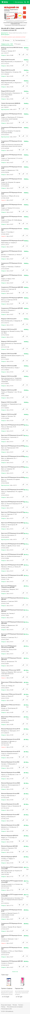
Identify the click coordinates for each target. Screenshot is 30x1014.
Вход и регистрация (6, 1005)
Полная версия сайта (6, 1009)
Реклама (15, 1005)
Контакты (20, 1005)
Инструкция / (6, 34)
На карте (18, 44)
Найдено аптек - (7, 44)
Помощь (3, 1007)
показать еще (15, 971)
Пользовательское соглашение (15, 1007)
